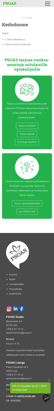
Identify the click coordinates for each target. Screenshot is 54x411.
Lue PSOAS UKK (27, 211)
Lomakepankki (16, 284)
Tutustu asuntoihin (27, 125)
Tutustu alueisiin (27, 134)
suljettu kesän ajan (26, 396)
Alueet (12, 279)
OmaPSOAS (15, 293)
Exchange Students (27, 142)
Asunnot (13, 274)
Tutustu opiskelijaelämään (27, 203)
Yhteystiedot (15, 289)
